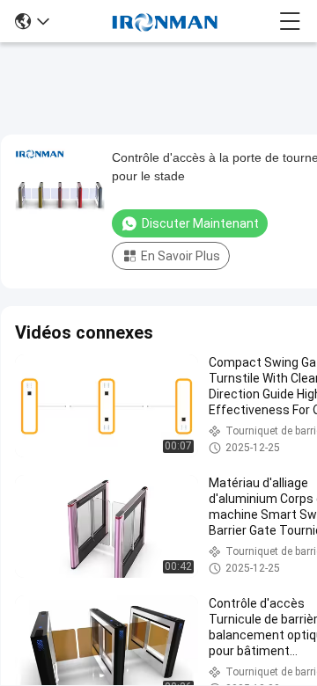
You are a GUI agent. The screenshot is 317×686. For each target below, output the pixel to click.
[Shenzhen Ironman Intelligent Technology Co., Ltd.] (164, 21)
